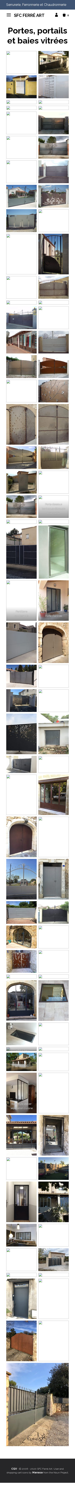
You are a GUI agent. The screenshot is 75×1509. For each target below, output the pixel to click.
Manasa (37, 1472)
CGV (14, 1468)
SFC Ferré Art (29, 15)
